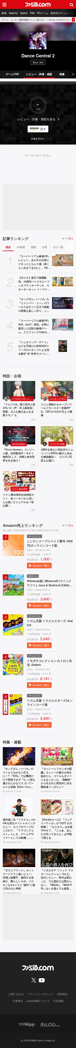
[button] (38, 138)
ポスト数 (58, 247)
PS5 (32, 13)
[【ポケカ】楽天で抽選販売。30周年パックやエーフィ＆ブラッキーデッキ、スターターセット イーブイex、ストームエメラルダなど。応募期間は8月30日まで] (62, 282)
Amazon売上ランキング (23, 525)
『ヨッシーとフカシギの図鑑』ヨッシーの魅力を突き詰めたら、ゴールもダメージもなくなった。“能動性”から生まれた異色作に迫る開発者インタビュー (56, 778)
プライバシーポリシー (40, 994)
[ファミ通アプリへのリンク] (27, 1024)
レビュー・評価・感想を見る (36, 119)
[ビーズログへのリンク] (50, 1024)
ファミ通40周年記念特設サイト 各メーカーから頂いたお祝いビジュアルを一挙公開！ (18, 500)
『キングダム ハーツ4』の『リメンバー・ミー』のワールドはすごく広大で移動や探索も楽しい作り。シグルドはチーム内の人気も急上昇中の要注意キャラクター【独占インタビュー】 (33, 305)
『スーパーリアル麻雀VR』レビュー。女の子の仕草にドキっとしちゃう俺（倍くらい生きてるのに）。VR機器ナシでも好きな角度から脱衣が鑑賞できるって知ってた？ (34, 262)
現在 (8, 247)
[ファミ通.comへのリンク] (38, 4)
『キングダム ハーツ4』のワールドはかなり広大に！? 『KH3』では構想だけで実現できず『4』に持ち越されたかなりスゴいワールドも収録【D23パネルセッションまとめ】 (19, 778)
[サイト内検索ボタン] (71, 4)
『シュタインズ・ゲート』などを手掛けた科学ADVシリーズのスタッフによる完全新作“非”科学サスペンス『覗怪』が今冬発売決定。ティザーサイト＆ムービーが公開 (33, 348)
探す (43, 129)
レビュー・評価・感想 (39, 74)
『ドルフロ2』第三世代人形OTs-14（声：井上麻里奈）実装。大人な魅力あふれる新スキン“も (19, 410)
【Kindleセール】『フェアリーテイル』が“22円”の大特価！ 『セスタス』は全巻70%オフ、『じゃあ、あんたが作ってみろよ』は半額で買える (56, 828)
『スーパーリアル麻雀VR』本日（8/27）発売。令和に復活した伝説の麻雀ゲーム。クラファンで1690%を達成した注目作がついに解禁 (34, 326)
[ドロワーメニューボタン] (4, 4)
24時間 (21, 247)
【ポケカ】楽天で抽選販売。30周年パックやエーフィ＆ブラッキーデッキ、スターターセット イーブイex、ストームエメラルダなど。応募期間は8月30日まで (34, 283)
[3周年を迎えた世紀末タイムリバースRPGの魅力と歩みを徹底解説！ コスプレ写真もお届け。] (57, 435)
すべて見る (67, 238)
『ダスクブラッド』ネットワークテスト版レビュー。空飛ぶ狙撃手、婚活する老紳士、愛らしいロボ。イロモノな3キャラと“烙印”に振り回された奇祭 (19, 879)
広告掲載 (58, 1001)
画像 (62, 74)
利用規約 (62, 994)
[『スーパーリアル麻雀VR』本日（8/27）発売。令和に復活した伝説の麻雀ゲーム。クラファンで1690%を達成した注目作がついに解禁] (62, 324)
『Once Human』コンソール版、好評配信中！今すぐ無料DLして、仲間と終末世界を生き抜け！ (19, 455)
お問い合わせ (16, 994)
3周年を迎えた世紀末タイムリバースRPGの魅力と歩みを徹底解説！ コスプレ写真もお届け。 (57, 455)
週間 (33, 247)
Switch (24, 13)
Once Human (18, 443)
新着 (4, 13)
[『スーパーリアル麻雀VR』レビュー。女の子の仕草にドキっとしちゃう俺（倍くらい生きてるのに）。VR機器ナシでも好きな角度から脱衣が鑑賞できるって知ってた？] (62, 260)
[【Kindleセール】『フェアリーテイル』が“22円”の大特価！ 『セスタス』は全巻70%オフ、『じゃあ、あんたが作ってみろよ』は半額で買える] (57, 807)
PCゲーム (42, 13)
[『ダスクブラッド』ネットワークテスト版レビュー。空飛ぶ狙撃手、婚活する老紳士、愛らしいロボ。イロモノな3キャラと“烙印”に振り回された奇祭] (19, 858)
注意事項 (18, 1001)
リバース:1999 (57, 443)
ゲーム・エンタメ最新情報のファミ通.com (22, 19)
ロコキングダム (57, 398)
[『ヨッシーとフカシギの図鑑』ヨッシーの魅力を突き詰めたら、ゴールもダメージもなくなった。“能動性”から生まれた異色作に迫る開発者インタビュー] (57, 756)
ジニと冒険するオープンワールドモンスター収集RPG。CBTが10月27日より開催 (56, 410)
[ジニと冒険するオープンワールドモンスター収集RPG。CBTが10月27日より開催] (57, 390)
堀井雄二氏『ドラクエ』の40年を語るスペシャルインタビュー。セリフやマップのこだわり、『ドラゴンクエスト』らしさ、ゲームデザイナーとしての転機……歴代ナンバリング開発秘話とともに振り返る (19, 829)
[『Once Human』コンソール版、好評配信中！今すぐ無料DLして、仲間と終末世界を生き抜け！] (19, 435)
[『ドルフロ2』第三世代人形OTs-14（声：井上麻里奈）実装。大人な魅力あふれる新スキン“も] (19, 390)
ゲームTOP (12, 74)
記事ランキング (16, 238)
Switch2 (13, 13)
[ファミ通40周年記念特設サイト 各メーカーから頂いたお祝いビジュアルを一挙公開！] (19, 480)
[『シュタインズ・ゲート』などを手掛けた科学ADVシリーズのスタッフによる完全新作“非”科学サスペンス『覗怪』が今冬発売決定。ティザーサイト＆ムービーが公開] (62, 346)
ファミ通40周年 (20, 489)
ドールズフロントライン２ (23, 398)
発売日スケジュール (62, 13)
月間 (44, 247)
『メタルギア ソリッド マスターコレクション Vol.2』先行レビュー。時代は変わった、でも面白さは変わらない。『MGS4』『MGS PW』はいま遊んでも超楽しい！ (57, 879)
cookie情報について (38, 1001)
